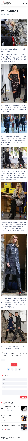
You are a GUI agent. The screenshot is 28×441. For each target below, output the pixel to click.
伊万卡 (3, 360)
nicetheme (3, 437)
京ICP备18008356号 (11, 437)
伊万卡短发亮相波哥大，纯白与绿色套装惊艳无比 (10, 407)
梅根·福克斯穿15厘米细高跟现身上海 (10, 425)
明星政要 (3, 14)
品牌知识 (3, 420)
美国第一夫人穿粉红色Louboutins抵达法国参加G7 (10, 416)
